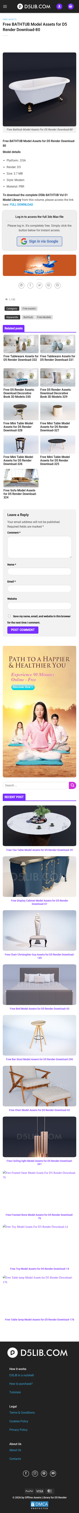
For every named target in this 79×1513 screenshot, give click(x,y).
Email (11, 581)
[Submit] (72, 785)
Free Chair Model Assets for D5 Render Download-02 (39, 1110)
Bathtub (28, 317)
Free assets (10, 19)
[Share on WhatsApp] (21, 285)
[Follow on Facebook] (26, 1474)
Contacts (15, 1459)
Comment (13, 532)
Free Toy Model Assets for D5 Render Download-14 (39, 1268)
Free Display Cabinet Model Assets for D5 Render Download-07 (39, 902)
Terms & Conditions (22, 1412)
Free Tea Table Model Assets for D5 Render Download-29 (39, 849)
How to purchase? (21, 1384)
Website (12, 598)
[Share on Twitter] (40, 285)
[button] (5, 6)
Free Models (44, 317)
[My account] (59, 7)
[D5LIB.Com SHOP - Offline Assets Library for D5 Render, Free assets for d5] (35, 6)
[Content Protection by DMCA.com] (39, 1505)
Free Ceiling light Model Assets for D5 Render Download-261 (40, 1162)
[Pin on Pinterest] (49, 285)
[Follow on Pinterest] (44, 1474)
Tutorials (15, 1392)
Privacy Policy (18, 1430)
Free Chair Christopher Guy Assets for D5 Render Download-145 (39, 956)
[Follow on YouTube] (53, 1474)
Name (11, 564)
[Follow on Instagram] (35, 1474)
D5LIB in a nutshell (21, 1375)
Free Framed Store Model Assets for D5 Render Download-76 (39, 1216)
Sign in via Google (43, 241)
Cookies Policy (18, 1421)
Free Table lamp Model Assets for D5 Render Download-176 (39, 1319)
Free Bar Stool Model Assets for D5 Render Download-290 (39, 1059)
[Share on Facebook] (30, 285)
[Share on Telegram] (58, 285)
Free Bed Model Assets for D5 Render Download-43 (39, 1008)
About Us (15, 1450)
